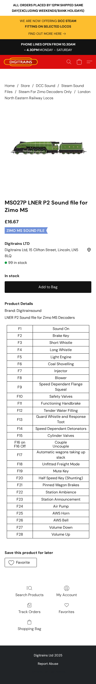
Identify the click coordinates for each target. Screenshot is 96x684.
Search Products (29, 594)
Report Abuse (48, 664)
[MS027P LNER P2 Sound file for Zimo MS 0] (48, 149)
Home (10, 85)
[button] (22, 62)
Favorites (66, 611)
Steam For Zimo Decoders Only (45, 91)
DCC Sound (45, 85)
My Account (66, 594)
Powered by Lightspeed (48, 671)
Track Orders (29, 611)
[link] (48, 33)
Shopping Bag (29, 628)
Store (25, 85)
